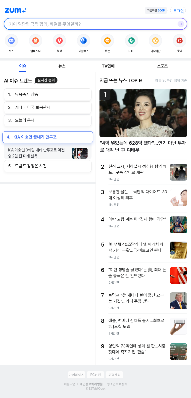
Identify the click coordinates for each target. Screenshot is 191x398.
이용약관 (69, 384)
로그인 (178, 11)
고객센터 (114, 375)
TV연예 (108, 66)
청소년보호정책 (117, 384)
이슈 (22, 66)
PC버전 (95, 375)
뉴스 (61, 66)
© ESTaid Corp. (95, 388)
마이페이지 (76, 375)
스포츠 (162, 66)
